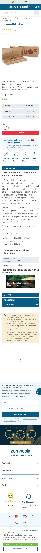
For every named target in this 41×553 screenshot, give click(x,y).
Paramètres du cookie (20, 549)
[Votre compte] (36, 7)
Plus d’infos (16, 147)
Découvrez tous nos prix (20, 442)
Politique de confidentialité (30, 419)
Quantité (6, 124)
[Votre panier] (39, 7)
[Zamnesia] (19, 6)
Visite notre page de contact (29, 506)
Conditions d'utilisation (10, 421)
